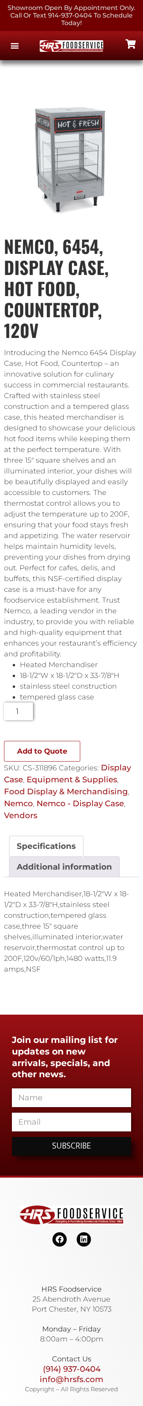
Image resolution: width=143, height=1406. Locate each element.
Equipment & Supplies (72, 779)
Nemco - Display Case (80, 803)
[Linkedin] (84, 1239)
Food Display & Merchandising (66, 791)
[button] (14, 45)
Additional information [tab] (64, 867)
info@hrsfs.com (71, 1379)
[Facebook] (59, 1239)
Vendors (20, 815)
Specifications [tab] (46, 846)
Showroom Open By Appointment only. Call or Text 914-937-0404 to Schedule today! (71, 15)
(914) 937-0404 (71, 1369)
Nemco (18, 803)
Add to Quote (42, 751)
